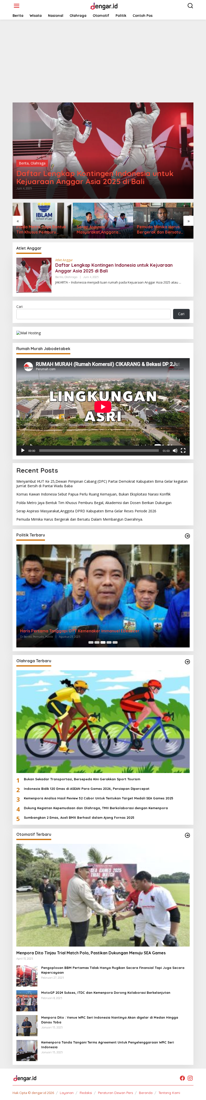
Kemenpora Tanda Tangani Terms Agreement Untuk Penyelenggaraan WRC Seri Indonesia (107, 1044)
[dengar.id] (103, 5)
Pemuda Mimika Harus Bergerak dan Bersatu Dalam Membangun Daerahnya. (159, 229)
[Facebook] (182, 1078)
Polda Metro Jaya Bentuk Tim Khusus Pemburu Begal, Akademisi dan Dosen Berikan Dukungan (41, 229)
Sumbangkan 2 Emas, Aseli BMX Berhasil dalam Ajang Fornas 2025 (79, 817)
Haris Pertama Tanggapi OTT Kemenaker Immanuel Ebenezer (79, 630)
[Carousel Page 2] (96, 642)
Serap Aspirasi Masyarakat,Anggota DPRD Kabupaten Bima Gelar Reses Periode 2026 (102, 229)
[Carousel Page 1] (90, 642)
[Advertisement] (103, 61)
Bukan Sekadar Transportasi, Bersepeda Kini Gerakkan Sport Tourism (82, 779)
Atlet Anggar (64, 260)
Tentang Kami (169, 1093)
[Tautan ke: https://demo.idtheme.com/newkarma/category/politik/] (187, 536)
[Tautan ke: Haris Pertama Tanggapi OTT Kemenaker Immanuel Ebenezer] (103, 595)
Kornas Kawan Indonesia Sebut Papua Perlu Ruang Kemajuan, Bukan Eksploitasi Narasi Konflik (93, 494)
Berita (24, 163)
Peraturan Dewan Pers (115, 1093)
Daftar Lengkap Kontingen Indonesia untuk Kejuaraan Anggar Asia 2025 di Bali (95, 177)
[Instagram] (190, 1078)
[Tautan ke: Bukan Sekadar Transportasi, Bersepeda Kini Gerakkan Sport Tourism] (103, 721)
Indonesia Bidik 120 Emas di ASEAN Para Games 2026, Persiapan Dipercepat (86, 789)
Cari (19, 306)
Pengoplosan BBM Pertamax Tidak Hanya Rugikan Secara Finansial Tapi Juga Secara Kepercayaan (112, 970)
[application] (103, 407)
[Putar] (22, 450)
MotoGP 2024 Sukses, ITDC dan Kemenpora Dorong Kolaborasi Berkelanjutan (105, 993)
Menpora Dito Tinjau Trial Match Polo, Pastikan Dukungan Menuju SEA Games (91, 952)
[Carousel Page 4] (109, 642)
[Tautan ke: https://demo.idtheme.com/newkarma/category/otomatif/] (187, 835)
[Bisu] (175, 450)
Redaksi (86, 1093)
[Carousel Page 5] (115, 642)
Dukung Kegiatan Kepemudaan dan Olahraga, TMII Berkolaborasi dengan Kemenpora (96, 808)
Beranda (145, 1093)
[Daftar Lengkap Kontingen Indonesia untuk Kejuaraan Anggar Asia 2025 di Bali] (180, 282)
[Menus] (17, 6)
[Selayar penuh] (183, 450)
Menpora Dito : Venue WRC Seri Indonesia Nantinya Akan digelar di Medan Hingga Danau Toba (109, 1019)
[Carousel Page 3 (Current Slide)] (103, 642)
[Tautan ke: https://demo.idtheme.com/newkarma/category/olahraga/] (187, 662)
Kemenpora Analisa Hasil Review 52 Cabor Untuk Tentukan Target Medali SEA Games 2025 (98, 798)
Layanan (67, 1093)
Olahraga (38, 163)
